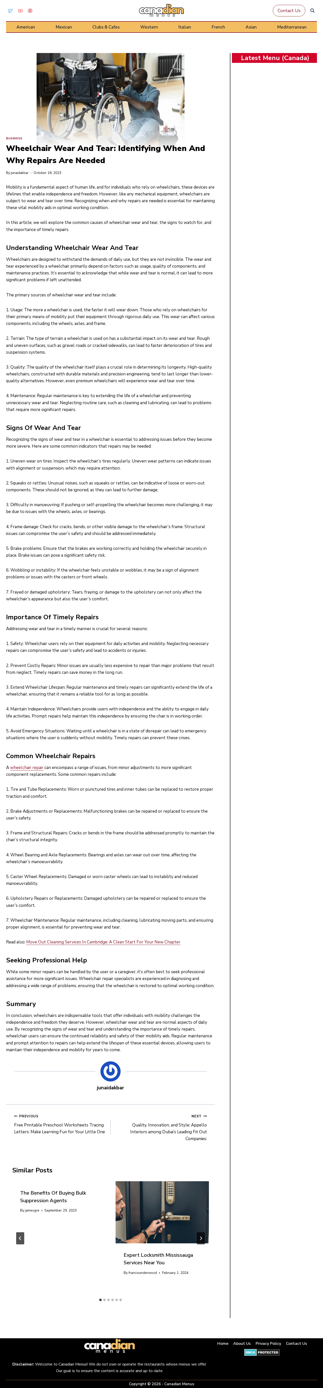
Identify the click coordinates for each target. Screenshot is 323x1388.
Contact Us (289, 11)
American (25, 27)
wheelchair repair (26, 767)
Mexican (64, 27)
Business (14, 138)
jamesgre (32, 1210)
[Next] (201, 1238)
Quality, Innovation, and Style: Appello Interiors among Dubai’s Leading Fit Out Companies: (168, 1128)
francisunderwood (142, 1272)
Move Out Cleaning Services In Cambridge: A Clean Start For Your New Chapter (103, 942)
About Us (242, 1343)
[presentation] (162, 1212)
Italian (184, 27)
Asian (251, 27)
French (218, 27)
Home (222, 1343)
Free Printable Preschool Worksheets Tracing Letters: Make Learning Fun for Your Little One (59, 1124)
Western (149, 27)
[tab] (100, 1300)
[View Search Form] (312, 10)
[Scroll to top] (313, 1368)
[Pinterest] (30, 10)
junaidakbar (20, 172)
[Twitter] (10, 10)
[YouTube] (20, 10)
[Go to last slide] (20, 1238)
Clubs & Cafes (106, 27)
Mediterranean (292, 27)
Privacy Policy (268, 1343)
